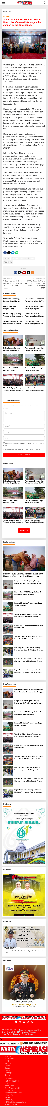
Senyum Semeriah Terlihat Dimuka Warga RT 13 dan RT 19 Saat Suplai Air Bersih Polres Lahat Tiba (13, 322)
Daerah (15, 258)
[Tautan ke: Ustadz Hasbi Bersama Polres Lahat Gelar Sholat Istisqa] (8, 629)
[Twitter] (20, 272)
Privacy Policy (6, 1034)
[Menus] (3, 2)
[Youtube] (24, 272)
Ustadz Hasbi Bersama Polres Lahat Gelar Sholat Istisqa (34, 315)
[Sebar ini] (5, 252)
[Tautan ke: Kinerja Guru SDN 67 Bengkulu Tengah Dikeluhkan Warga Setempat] (8, 595)
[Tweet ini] (9, 252)
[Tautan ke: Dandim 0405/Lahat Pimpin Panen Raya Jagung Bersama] (8, 606)
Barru (6, 258)
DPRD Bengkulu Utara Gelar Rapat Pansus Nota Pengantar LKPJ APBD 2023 (35, 283)
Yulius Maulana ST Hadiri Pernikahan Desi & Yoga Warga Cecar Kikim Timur (13, 283)
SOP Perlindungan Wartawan (26, 1032)
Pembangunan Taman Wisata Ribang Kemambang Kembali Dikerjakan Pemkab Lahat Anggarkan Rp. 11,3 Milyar (34, 322)
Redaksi (22, 1030)
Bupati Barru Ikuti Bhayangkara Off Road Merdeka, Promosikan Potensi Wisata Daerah (28, 671)
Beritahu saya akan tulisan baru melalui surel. (22, 450)
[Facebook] (15, 272)
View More (24, 530)
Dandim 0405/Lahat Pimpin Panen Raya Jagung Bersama (34, 307)
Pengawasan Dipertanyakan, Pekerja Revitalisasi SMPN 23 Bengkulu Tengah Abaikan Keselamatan (34, 300)
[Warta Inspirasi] (24, 2)
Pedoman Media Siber (33, 1030)
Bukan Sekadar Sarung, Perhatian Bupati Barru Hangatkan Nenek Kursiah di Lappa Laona (13, 300)
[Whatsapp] (16, 252)
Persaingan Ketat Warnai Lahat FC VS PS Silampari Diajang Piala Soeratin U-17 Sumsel (28, 660)
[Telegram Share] (13, 252)
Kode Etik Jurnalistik (8, 1032)
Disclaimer (16, 1034)
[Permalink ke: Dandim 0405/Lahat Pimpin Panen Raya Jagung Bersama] (35, 360)
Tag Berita (8, 262)
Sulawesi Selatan (27, 258)
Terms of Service (27, 1034)
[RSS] (32, 272)
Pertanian (7, 16)
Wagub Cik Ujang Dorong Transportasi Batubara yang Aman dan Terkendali (12, 315)
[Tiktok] (28, 272)
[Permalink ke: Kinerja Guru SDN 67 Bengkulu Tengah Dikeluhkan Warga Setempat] (13, 360)
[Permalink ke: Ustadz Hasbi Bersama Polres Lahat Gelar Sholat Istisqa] (35, 380)
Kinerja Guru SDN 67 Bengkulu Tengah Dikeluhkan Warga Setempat (13, 307)
